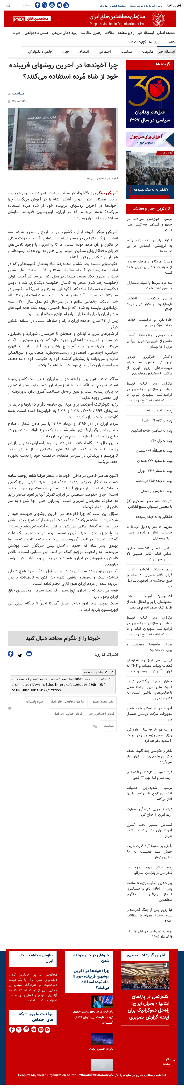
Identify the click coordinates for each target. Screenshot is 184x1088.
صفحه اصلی (166, 33)
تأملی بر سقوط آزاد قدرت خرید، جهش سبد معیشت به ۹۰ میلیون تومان (149, 851)
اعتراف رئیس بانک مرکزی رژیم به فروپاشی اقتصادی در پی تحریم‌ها (149, 246)
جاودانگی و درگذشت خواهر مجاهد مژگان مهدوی (149, 322)
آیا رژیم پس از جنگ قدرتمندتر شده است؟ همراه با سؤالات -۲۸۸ (149, 915)
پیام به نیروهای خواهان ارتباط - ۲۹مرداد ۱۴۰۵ (149, 934)
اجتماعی (104, 52)
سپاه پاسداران (34, 701)
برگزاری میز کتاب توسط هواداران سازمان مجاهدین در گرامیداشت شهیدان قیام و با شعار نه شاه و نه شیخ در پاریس (149, 626)
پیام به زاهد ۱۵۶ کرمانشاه (154, 481)
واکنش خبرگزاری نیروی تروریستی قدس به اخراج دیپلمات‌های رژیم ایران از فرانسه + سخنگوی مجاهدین (149, 365)
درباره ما (154, 42)
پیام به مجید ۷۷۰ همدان (154, 461)
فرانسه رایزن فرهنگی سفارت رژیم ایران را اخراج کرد (149, 812)
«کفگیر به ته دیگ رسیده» (154, 517)
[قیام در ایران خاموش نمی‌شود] (63, 139)
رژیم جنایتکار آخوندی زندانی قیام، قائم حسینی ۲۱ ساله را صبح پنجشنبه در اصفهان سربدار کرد (149, 578)
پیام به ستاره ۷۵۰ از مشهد (98, 1075)
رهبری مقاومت (90, 33)
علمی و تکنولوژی (39, 52)
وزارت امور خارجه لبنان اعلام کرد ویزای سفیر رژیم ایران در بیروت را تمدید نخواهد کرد (149, 735)
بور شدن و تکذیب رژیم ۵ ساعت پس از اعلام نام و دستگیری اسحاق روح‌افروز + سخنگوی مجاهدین (149, 891)
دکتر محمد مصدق (103, 701)
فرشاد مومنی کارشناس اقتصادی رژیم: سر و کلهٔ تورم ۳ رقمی (149, 775)
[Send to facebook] (11, 654)
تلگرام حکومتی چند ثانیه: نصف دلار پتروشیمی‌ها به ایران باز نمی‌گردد (149, 756)
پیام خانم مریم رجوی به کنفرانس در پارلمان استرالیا (149, 870)
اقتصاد (83, 52)
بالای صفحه (168, 1060)
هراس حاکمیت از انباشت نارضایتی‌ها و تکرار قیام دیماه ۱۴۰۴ (149, 304)
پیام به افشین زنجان (101, 1049)
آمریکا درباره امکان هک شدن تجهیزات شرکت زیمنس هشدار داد (149, 714)
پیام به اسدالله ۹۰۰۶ (158, 410)
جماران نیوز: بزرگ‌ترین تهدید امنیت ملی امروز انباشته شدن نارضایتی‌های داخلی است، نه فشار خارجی (149, 690)
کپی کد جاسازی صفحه (98, 672)
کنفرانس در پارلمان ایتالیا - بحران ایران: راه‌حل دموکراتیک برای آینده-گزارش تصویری (148, 1007)
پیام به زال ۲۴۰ (161, 441)
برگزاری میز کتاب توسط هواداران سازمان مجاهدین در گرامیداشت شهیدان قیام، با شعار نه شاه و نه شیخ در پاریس (149, 392)
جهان (64, 52)
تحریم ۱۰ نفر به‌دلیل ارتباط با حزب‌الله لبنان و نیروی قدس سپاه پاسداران (149, 532)
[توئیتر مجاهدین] (45, 5)
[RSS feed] (66, 5)
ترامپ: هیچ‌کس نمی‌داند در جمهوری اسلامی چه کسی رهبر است (149, 224)
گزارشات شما (137, 42)
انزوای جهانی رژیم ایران (67, 714)
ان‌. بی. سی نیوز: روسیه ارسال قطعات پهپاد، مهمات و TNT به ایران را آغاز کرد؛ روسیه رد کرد (149, 666)
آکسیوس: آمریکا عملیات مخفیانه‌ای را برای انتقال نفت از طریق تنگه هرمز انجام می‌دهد (149, 602)
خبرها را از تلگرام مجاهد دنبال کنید (63, 638)
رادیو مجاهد (126, 33)
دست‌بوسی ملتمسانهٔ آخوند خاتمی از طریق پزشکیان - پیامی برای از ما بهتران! (149, 341)
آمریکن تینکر (107, 193)
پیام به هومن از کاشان (156, 491)
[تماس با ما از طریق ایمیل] (40, 1029)
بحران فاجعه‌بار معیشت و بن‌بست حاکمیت (149, 647)
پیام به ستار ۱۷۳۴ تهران (155, 471)
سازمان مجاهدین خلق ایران (67, 701)
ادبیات (17, 33)
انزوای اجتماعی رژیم (101, 714)
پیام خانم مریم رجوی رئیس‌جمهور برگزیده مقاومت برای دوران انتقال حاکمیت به (94, 1017)
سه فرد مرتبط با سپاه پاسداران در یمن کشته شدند (135, 6)
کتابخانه (169, 42)
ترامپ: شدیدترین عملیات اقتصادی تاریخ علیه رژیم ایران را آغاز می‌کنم (149, 793)
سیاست (125, 52)
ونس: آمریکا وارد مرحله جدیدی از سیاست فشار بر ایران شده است (149, 267)
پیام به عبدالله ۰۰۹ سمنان (154, 451)
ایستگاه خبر (146, 33)
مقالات (109, 33)
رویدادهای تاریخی (64, 33)
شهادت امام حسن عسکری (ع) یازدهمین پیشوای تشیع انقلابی (149, 504)
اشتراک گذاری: (106, 655)
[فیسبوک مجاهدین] (38, 5)
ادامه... (29, 1000)
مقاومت (146, 52)
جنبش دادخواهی (37, 33)
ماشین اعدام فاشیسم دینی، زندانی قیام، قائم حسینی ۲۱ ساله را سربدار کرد (149, 554)
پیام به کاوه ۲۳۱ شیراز (156, 421)
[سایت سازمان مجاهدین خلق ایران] (90, 19)
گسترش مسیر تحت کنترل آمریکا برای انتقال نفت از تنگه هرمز (149, 830)
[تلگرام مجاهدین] (59, 5)
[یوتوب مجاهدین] (52, 5)
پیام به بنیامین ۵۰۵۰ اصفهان (151, 431)
